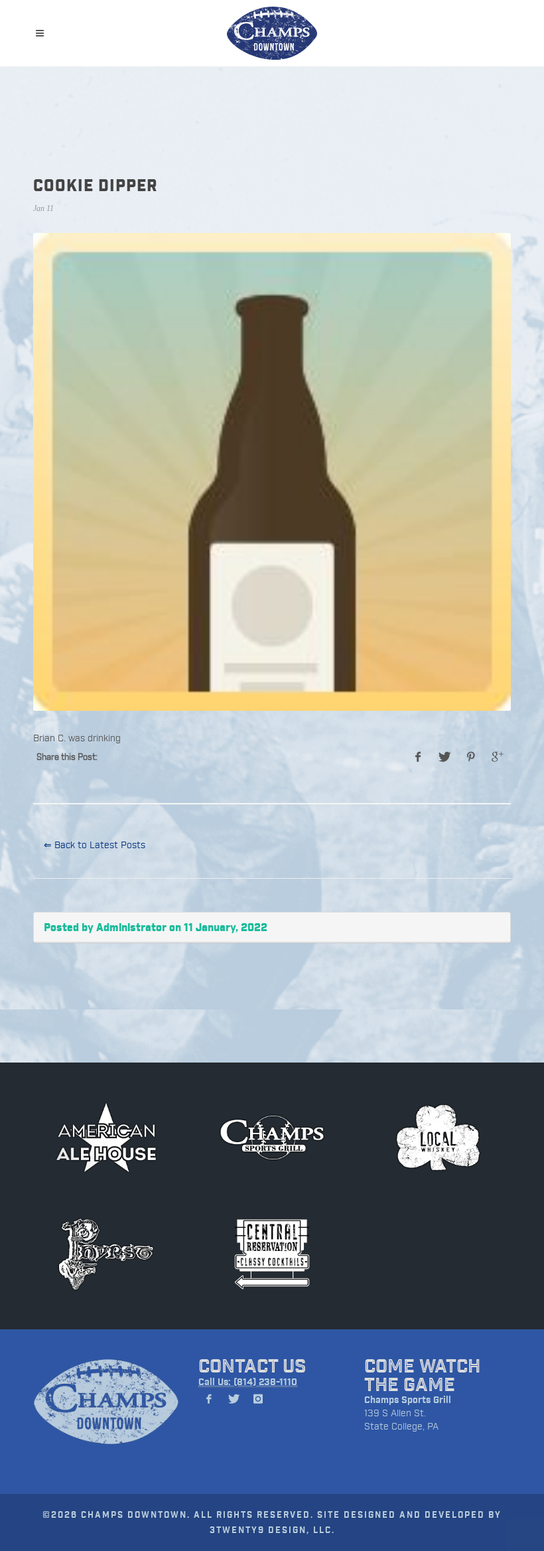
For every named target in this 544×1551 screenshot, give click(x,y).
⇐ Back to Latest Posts (94, 844)
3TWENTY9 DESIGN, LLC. (272, 1529)
